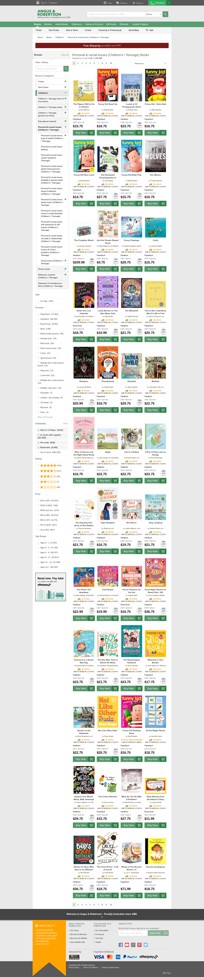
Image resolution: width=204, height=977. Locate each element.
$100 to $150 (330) (48, 505)
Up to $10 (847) (47, 530)
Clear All (65, 55)
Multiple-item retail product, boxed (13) (51, 364)
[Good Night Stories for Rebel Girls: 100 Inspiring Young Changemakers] (155, 572)
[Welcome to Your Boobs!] (155, 643)
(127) (59, 471)
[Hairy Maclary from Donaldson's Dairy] (155, 786)
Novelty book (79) (47, 338)
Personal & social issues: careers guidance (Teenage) (52, 158)
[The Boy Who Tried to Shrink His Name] (107, 644)
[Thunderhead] (107, 362)
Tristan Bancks (156, 181)
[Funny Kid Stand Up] (107, 85)
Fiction (39, 30)
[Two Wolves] (155, 156)
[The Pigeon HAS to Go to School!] (84, 91)
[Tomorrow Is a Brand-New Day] (84, 643)
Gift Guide (111, 24)
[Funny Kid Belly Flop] (131, 156)
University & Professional (109, 30)
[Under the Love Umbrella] (84, 295)
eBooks (48, 24)
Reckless (84, 381)
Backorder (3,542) (48, 447)
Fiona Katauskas (85, 528)
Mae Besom (129, 802)
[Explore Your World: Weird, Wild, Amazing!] (84, 780)
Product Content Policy (110, 968)
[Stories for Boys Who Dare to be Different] (84, 850)
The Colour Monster (107, 796)
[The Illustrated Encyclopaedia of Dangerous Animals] (107, 159)
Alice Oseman (132, 666)
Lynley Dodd (156, 802)
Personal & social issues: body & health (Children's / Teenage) (52, 138)
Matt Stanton (109, 110)
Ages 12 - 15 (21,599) (49, 562)
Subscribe (155, 933)
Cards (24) (44, 353)
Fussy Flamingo (131, 240)
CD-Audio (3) (45, 402)
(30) (58, 487)
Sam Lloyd (103, 458)
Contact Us (42, 944)
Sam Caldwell (81, 802)
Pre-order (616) (47, 442)
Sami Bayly (109, 181)
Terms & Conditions (90, 968)
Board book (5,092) (48, 324)
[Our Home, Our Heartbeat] (84, 577)
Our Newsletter (102, 930)
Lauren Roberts (85, 387)
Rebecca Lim (109, 528)
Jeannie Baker (156, 246)
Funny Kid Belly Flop (132, 175)
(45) (58, 476)
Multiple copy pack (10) (50, 388)
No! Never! (132, 523)
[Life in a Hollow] (131, 439)
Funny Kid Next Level (84, 175)
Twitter (98, 942)
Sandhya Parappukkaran (108, 666)
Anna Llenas (109, 802)
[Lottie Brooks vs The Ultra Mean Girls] (107, 292)
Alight (108, 452)
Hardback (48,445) (48, 319)
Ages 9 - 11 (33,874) (49, 557)
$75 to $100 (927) (48, 525)
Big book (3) (45, 407)
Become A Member (78, 934)
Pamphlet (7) (45, 393)
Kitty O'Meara (104, 246)
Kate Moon (90, 595)
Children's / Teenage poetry (50, 107)
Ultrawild (131, 381)
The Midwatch (131, 311)
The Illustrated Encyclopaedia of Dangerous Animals (108, 178)
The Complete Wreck (84, 240)
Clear (65, 423)
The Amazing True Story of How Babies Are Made (84, 525)
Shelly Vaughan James (132, 246)
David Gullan (131, 458)
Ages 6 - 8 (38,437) (48, 552)
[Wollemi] (155, 367)
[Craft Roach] (107, 576)
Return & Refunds (46, 938)
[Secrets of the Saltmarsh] (84, 717)
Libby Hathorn (130, 528)
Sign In (44, 3)
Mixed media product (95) (51, 333)
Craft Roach (107, 589)
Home (40, 37)
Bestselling (134, 30)
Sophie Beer (109, 387)
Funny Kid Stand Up (107, 104)
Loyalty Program (140, 24)
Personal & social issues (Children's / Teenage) (88, 37)
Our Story (74, 930)
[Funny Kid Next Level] (84, 156)
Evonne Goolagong (155, 867)
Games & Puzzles (94, 24)
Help (110, 3)
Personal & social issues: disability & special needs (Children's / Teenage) (52, 180)
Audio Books (61, 24)
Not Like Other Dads (107, 730)
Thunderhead (107, 381)
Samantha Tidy (155, 387)
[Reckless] (84, 362)
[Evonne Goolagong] (155, 851)
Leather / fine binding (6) (51, 397)
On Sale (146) (46, 301)
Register (53, 3)
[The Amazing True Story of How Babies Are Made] (84, 509)
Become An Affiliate (78, 938)
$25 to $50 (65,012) (48, 515)
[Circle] (155, 227)
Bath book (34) (46, 343)
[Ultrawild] (131, 366)
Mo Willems (85, 110)
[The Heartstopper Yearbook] (131, 641)
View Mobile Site (77, 942)
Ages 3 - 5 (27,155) (48, 547)
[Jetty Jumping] (155, 507)
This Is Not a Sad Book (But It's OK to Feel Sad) (155, 313)
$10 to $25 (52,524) (48, 500)
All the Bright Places (155, 730)
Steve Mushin (133, 387)
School (88, 30)
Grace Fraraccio (155, 316)
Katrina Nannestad (83, 458)
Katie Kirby (109, 316)
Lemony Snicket (85, 246)
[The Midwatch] (131, 293)
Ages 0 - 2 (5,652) (48, 543)
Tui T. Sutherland (132, 873)
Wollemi (155, 381)
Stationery (77, 24)
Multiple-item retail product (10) (51, 381)
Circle (155, 240)
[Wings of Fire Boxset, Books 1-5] (131, 853)
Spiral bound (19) (47, 358)
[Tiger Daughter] (107, 503)
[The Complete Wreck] (84, 230)
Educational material (47, 121)
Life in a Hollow (131, 452)
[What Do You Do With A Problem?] (131, 781)
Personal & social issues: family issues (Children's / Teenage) (52, 202)
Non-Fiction (54, 30)
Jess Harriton (154, 595)
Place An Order (44, 930)
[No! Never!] (131, 509)
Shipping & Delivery (46, 936)
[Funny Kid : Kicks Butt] (155, 85)
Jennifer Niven (156, 736)
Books (37, 24)
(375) (59, 465)
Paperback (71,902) (48, 314)
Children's (59, 37)
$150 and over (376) (49, 510)
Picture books (44, 269)
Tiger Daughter (108, 523)
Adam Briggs (80, 595)
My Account (42, 941)
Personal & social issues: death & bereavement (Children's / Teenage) (52, 169)
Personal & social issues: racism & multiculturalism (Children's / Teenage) (52, 213)
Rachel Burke (104, 595)
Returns (139, 3)
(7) (58, 482)
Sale (151, 30)
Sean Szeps (108, 736)
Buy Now (81, 132)
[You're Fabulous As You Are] (131, 576)
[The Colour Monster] (107, 783)
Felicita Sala (132, 110)
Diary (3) (44, 412)
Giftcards (124, 24)
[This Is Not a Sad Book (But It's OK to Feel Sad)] (155, 294)
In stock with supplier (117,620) (49, 436)
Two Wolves (155, 175)
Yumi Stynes (152, 666)
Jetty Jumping (155, 523)
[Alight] (107, 439)
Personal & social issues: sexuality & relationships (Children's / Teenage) (52, 238)
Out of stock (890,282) (50, 452)
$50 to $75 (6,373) (48, 520)
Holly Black (109, 873)
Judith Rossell (132, 316)
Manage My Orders (46, 933)
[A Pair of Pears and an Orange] (155, 436)
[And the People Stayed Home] (107, 224)
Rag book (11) (46, 370)
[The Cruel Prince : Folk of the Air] (107, 848)
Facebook (99, 934)
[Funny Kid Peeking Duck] (131, 711)
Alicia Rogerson (83, 736)
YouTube (99, 938)
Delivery (124, 3)
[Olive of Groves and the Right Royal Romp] (84, 433)
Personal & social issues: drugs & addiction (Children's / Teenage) (52, 191)
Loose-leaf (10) (46, 375)
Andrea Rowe (155, 528)
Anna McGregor (157, 458)
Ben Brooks (85, 873)
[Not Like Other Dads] (107, 712)
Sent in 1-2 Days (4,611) (51, 430)
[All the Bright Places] (155, 711)
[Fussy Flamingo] (131, 227)
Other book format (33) (50, 348)
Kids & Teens (72, 30)
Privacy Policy (74, 968)
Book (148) (45, 329)
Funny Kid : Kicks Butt (155, 104)
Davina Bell (80, 316)
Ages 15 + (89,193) (48, 567)
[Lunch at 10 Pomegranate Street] (131, 87)
